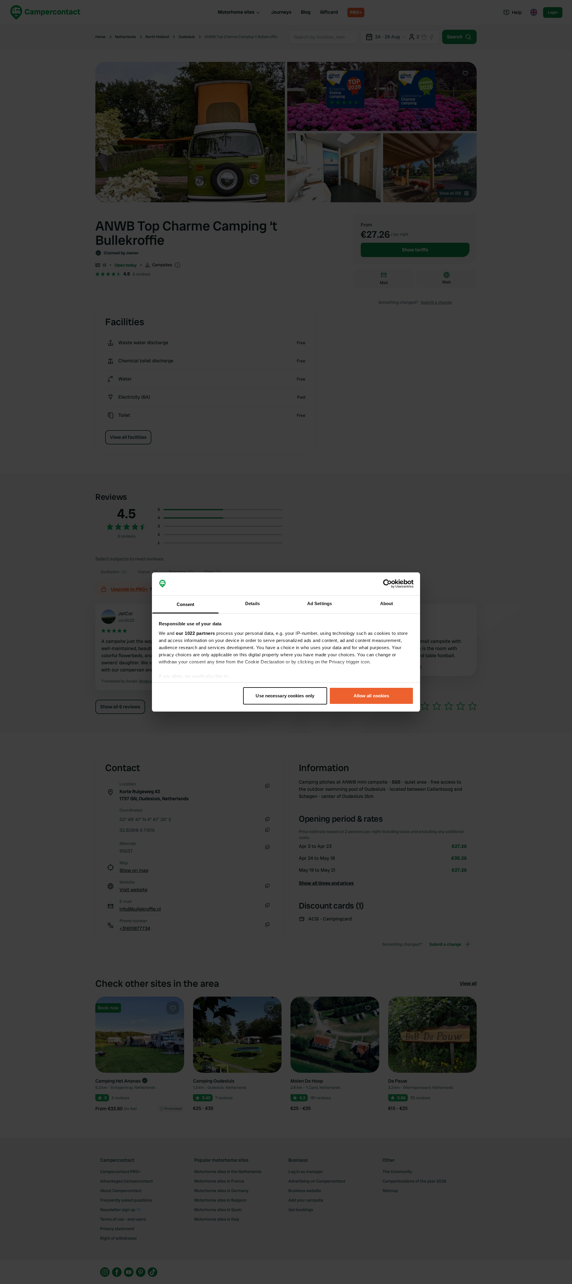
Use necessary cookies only (285, 695)
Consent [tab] (186, 604)
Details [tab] (252, 603)
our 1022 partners (195, 633)
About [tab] (386, 603)
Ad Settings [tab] (319, 603)
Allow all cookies (371, 695)
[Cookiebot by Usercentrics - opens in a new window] (387, 584)
